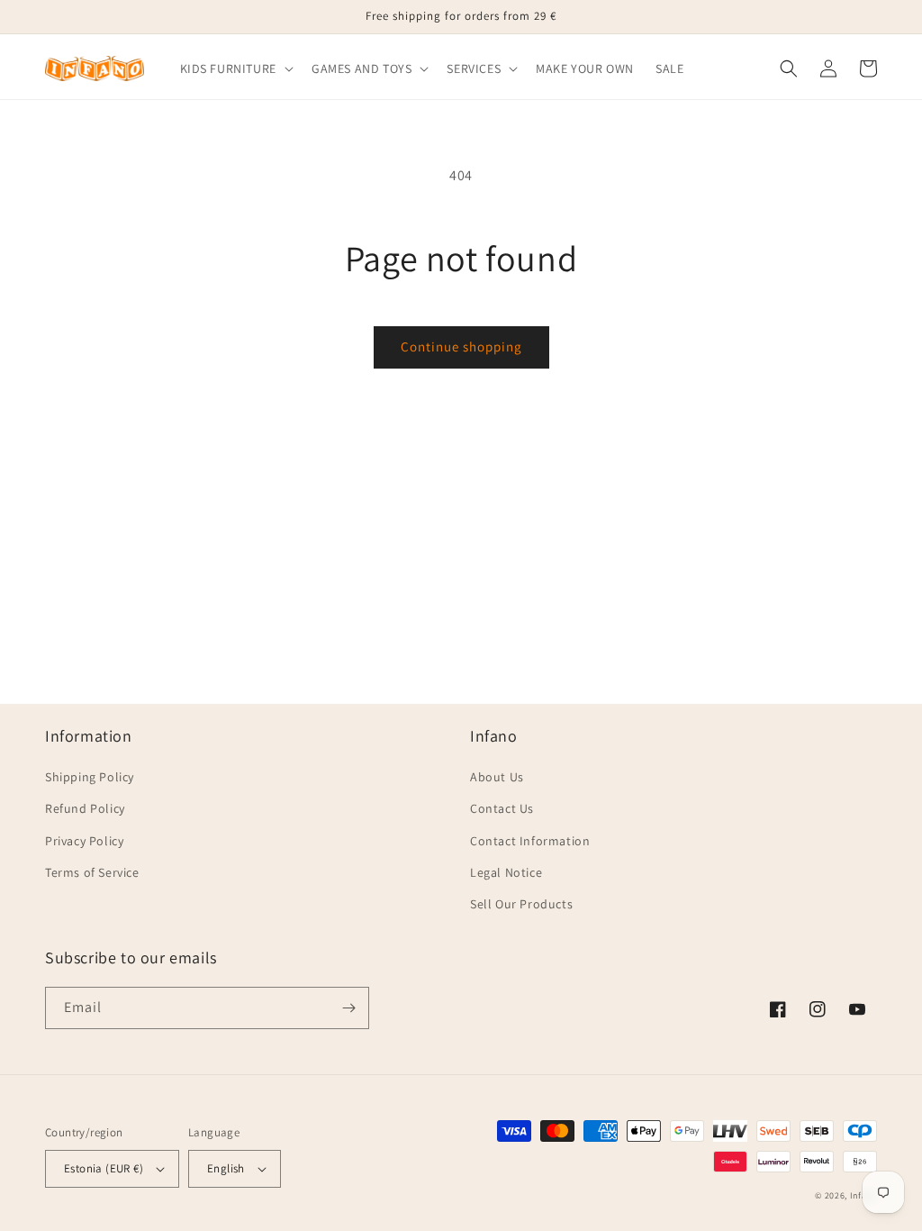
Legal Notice (506, 872)
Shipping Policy (89, 777)
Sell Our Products (521, 904)
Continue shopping (461, 346)
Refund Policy (85, 808)
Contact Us (502, 808)
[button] (235, 68)
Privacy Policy (84, 841)
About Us (497, 777)
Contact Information (530, 841)
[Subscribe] (348, 1008)
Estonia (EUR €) (103, 1168)
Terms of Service (92, 872)
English (226, 1168)
